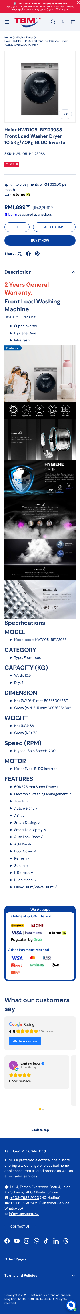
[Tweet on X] (19, 253)
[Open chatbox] (71, 1305)
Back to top (40, 1130)
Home (8, 37)
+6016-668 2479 (24, 1203)
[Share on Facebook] (28, 253)
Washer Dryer (24, 37)
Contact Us (20, 1227)
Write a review (25, 1041)
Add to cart (54, 227)
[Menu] (7, 22)
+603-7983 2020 (24, 1197)
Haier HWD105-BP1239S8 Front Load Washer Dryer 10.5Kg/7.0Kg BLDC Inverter (36, 43)
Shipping (10, 214)
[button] (73, 22)
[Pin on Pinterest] (37, 253)
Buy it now (40, 240)
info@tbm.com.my (24, 1213)
